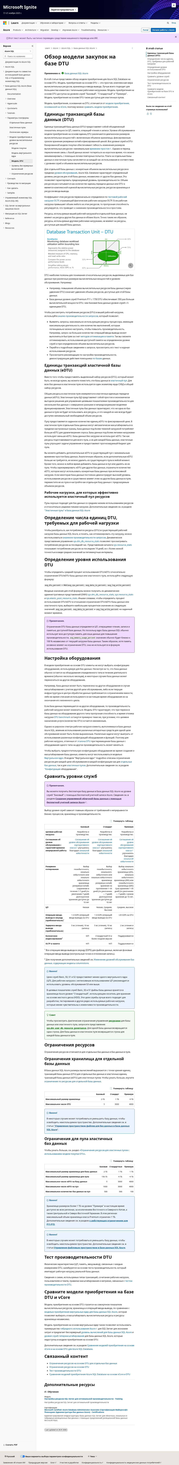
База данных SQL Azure (84, 48)
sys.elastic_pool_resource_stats (61, 598)
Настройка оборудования (158, 73)
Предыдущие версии (37, 1462)
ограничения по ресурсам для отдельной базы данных (72, 1081)
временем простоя (99, 148)
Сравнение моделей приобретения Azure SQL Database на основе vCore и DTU (89, 1374)
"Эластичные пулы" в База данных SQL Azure (67, 510)
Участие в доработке (69, 1462)
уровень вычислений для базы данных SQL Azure (106, 1332)
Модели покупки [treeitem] (19, 148)
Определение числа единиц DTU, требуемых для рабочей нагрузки (160, 61)
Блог (53, 1462)
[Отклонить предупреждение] (174, 5)
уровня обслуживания (66, 172)
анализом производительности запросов (84, 537)
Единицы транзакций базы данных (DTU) (160, 54)
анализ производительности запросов (78, 316)
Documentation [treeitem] (14, 94)
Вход (174, 22)
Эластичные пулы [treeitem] (17, 127)
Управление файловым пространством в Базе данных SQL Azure (89, 1247)
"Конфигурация (52, 769)
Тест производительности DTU (65, 1370)
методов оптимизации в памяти (97, 336)
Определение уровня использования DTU (157, 68)
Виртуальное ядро (53, 758)
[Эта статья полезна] (147, 113)
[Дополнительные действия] (132, 48)
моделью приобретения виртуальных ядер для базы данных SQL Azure (80, 1311)
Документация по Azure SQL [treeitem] (18, 62)
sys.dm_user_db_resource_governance (66, 1028)
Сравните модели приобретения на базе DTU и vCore (160, 91)
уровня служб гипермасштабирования (64, 1336)
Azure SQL (65, 48)
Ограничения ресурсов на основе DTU (69, 1367)
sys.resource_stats (122, 544)
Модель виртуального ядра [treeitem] (21, 154)
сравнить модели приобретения (101, 106)
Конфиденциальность (92, 1462)
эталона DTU (84, 741)
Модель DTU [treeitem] (17, 161)
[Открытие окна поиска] (168, 23)
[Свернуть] (32, 46)
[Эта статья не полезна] (150, 113)
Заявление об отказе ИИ (14, 1462)
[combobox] (18, 51)
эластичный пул (119, 380)
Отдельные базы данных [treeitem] (20, 122)
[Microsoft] (5, 23)
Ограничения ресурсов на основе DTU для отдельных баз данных (83, 1363)
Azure (55, 48)
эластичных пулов (76, 765)
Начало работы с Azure (163, 30)
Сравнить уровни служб (158, 76)
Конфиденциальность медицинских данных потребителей (133, 1462)
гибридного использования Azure (77, 1328)
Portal (145, 30)
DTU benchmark (62, 717)
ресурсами (115, 1020)
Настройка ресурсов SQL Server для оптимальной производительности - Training (83, 1399)
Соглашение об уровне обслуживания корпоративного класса (126, 845)
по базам (97, 358)
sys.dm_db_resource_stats (86, 541)
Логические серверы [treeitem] (18, 132)
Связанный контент (156, 97)
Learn (47, 48)
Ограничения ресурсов (158, 80)
